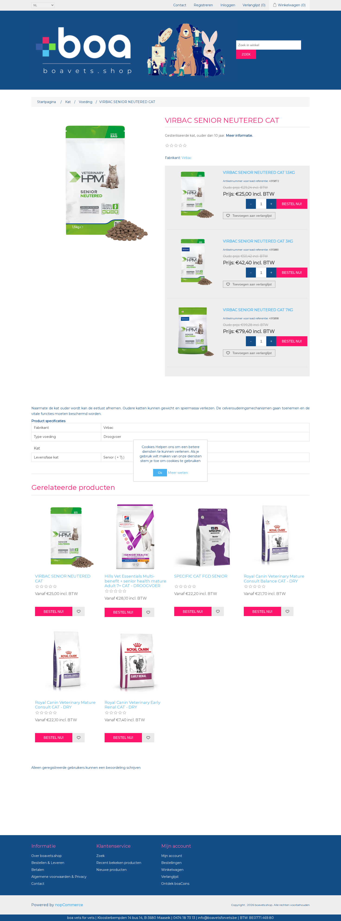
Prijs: (228, 194)
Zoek (246, 54)
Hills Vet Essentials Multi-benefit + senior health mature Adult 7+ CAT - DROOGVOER (135, 581)
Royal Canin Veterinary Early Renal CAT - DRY (132, 704)
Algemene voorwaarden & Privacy (59, 877)
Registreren (203, 5)
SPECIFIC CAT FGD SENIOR (200, 576)
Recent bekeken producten (118, 863)
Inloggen (227, 5)
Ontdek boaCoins (175, 884)
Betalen (37, 870)
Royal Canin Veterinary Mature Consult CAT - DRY (65, 704)
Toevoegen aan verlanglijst (252, 215)
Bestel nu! (292, 204)
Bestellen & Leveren (47, 863)
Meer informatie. (239, 135)
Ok (160, 473)
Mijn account (171, 856)
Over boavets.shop (46, 856)
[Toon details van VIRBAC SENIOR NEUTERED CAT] (66, 535)
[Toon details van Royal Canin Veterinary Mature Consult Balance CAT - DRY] (274, 535)
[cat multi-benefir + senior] (135, 535)
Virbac (187, 158)
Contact (179, 5)
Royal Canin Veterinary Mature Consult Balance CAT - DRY (274, 578)
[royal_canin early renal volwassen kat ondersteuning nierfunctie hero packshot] (135, 662)
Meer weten (178, 473)
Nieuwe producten (111, 870)
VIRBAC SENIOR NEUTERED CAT (62, 578)
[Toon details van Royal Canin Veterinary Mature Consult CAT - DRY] (66, 662)
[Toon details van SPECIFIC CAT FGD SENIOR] (205, 535)
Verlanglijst (170, 877)
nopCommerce (69, 905)
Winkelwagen (172, 870)
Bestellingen (171, 863)
